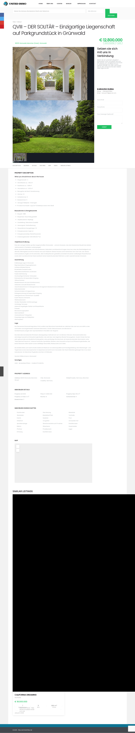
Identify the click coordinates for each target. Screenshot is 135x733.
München (86, 378)
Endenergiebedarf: (23, 237)
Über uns (50, 4)
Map (49, 165)
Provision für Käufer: (23, 206)
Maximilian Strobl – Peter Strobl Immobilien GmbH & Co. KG (27, 709)
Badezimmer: (21, 200)
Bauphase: (20, 217)
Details (34, 165)
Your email (100, 100)
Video (56, 165)
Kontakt (92, 4)
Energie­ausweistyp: (23, 234)
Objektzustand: (22, 220)
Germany (79, 378)
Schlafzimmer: (22, 197)
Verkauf (19, 22)
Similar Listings (66, 165)
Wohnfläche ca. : (22, 183)
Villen (14, 22)
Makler (68, 4)
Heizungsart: (21, 225)
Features (42, 165)
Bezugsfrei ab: (22, 191)
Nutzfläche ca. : (22, 186)
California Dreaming (26, 694)
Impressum (81, 4)
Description (17, 165)
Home (41, 4)
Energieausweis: (22, 231)
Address (26, 165)
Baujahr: (20, 214)
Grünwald (43, 43)
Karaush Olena (105, 89)
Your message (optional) (105, 114)
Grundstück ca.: (22, 188)
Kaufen (59, 4)
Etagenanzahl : (22, 180)
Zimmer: (20, 194)
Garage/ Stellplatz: (23, 203)
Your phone (101, 107)
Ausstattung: (21, 222)
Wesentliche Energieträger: (26, 228)
